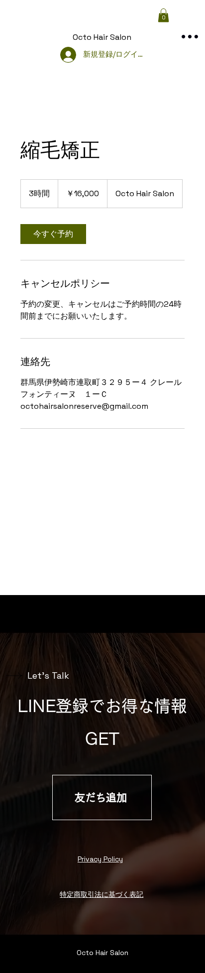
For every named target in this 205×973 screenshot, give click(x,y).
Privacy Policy (100, 858)
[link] (53, 234)
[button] (163, 15)
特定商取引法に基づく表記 (101, 894)
